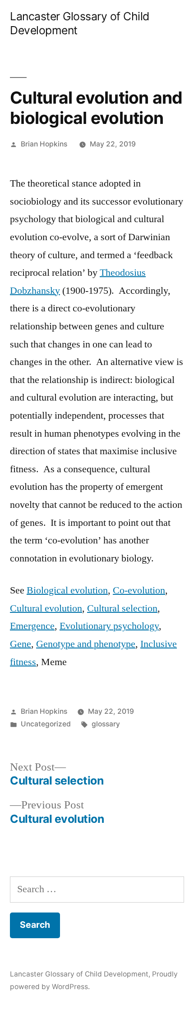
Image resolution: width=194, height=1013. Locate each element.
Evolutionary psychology (109, 626)
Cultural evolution (46, 608)
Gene (20, 644)
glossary (106, 724)
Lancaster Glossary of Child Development (79, 974)
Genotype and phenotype (85, 644)
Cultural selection (122, 608)
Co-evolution (139, 590)
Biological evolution (67, 590)
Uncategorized (46, 724)
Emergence (32, 626)
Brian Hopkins (44, 144)
